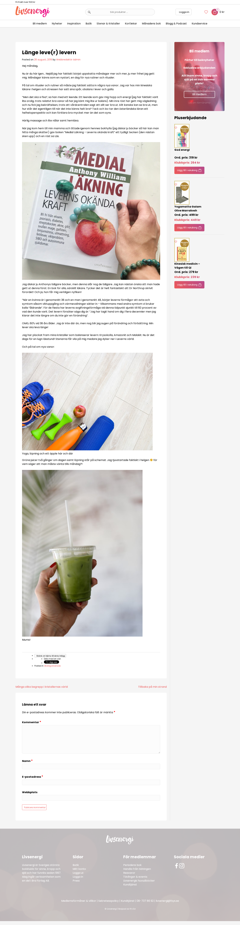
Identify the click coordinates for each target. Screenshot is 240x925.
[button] (175, 127)
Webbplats (29, 792)
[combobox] (120, 12)
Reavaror (129, 873)
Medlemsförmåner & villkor (78, 901)
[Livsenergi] (33, 16)
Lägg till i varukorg (187, 170)
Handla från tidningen (137, 869)
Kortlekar (131, 23)
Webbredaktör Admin (68, 59)
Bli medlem (40, 23)
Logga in (184, 12)
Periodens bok (132, 865)
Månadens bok (151, 23)
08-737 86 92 (145, 901)
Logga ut (78, 873)
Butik (76, 865)
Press (76, 881)
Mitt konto (79, 869)
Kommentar (31, 722)
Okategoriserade (52, 665)
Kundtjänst (130, 884)
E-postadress (32, 777)
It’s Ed (133, 908)
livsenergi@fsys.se (167, 901)
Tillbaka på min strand (152, 687)
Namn (27, 761)
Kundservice (199, 23)
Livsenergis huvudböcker (139, 881)
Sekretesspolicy (108, 901)
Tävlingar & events (135, 877)
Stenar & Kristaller (108, 23)
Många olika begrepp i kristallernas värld (42, 687)
